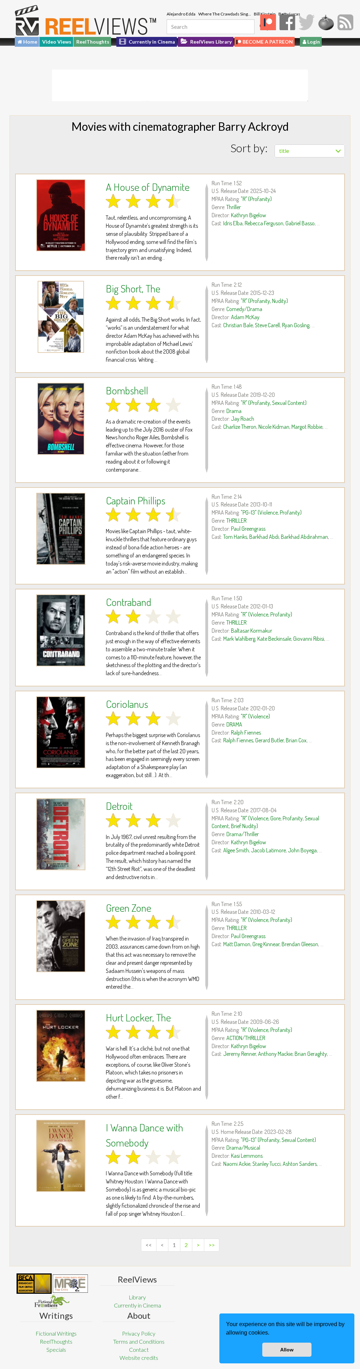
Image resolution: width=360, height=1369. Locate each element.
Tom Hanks (235, 536)
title (284, 150)
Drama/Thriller (242, 834)
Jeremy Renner (239, 1053)
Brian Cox (296, 740)
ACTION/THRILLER (245, 1037)
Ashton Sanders (300, 1163)
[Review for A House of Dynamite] (60, 215)
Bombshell (127, 390)
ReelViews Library (210, 42)
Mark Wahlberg (239, 638)
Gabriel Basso (300, 223)
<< (149, 1244)
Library (137, 1297)
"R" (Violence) (255, 716)
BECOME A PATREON (268, 42)
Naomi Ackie (236, 1163)
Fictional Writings (56, 1333)
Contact (139, 1349)
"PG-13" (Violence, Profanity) (271, 512)
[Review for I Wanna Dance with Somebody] (60, 1156)
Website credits (139, 1357)
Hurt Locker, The (138, 1017)
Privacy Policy (138, 1333)
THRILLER (236, 520)
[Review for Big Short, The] (60, 317)
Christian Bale (238, 325)
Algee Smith (236, 850)
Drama (234, 410)
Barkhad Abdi (264, 536)
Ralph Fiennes (246, 732)
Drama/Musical (243, 1147)
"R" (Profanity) (256, 198)
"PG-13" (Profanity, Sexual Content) (278, 1139)
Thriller (233, 207)
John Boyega (302, 850)
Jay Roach (242, 418)
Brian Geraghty (311, 1053)
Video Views (56, 42)
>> (211, 1244)
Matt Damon (236, 944)
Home (29, 42)
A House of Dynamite (147, 186)
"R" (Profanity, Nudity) (264, 300)
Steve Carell (267, 325)
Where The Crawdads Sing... (224, 14)
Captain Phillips (135, 500)
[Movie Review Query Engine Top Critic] (70, 1283)
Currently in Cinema (151, 42)
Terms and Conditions (139, 1341)
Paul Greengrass (248, 528)
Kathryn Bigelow (248, 215)
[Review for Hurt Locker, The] (60, 1046)
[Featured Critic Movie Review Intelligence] (34, 1283)
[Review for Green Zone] (60, 936)
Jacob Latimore (268, 850)
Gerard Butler (269, 740)
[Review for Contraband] (60, 630)
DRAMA (234, 724)
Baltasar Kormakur (251, 630)
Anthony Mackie (275, 1053)
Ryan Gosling (295, 325)
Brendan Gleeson (300, 944)
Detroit (119, 805)
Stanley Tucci (266, 1163)
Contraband (128, 601)
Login (313, 42)
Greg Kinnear (265, 944)
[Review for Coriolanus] (60, 732)
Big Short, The (133, 288)
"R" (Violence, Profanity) (266, 614)
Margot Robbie (306, 426)
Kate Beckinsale (274, 638)
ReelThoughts (92, 42)
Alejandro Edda (181, 14)
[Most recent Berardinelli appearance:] (52, 1301)
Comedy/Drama (244, 308)
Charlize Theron (239, 426)
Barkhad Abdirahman (304, 536)
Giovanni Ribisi (308, 638)
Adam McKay (245, 317)
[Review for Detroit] (60, 834)
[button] (272, 1333)
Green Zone (128, 907)
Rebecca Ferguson (264, 223)
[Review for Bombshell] (60, 419)
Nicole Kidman (273, 426)
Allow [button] (287, 1349)
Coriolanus (127, 703)
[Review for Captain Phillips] (60, 529)
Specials (56, 1349)
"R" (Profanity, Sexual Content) (274, 402)
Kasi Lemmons (247, 1155)
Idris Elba (233, 223)
